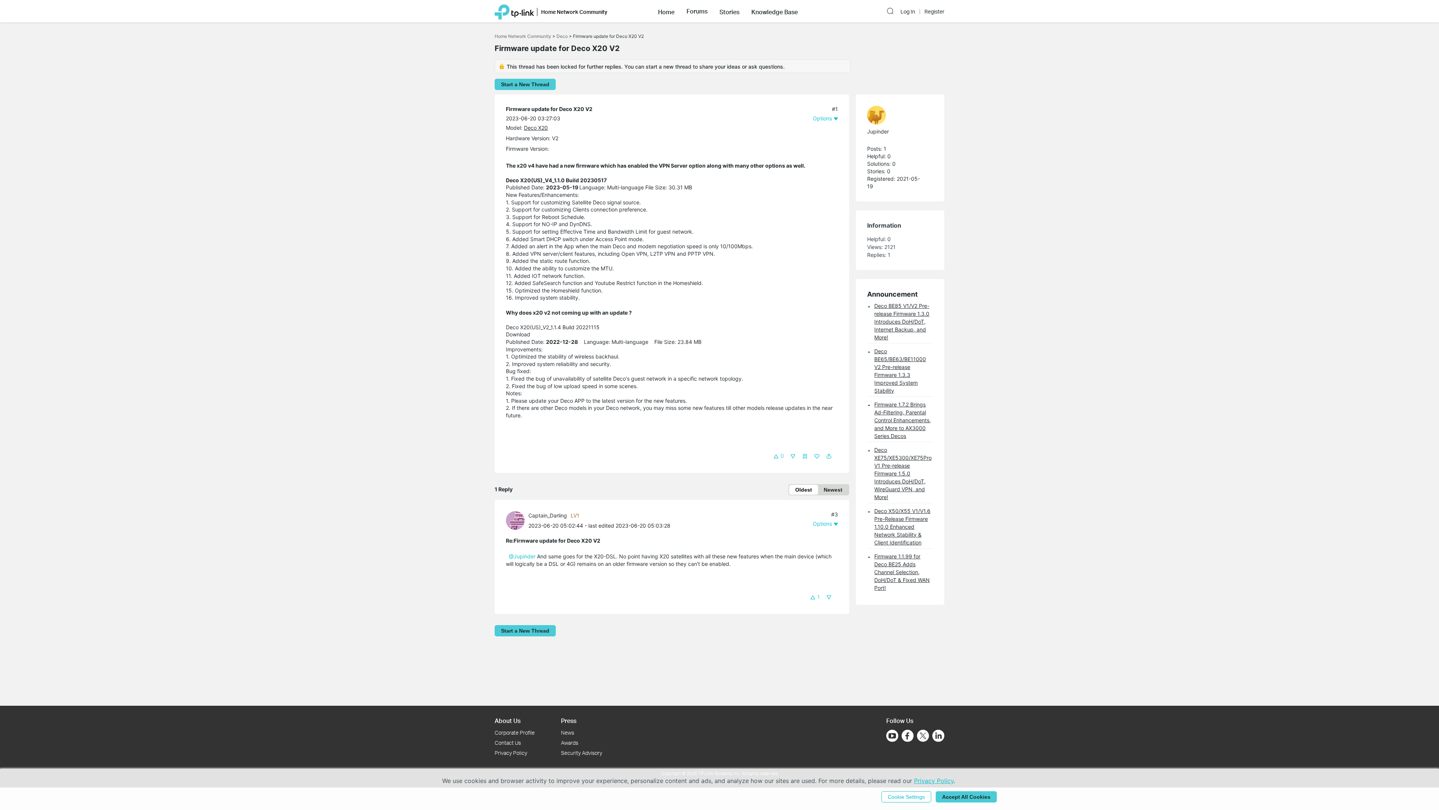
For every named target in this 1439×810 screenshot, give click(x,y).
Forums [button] (697, 11)
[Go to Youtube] (892, 736)
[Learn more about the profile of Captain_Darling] (517, 520)
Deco (562, 36)
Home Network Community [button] (574, 12)
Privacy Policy (511, 753)
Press (568, 720)
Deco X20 (536, 127)
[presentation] (515, 520)
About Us (508, 720)
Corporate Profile (515, 732)
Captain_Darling (547, 515)
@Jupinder (522, 556)
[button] (666, 11)
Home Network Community (523, 36)
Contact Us (508, 743)
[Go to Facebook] (908, 736)
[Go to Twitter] (923, 736)
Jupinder (878, 131)
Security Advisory (581, 753)
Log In (907, 11)
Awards (569, 743)
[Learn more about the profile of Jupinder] (896, 115)
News (567, 732)
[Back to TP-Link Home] (514, 11)
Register (934, 11)
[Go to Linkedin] (938, 736)
